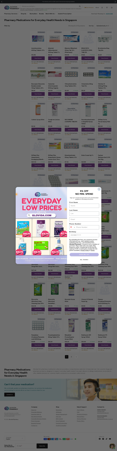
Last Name (73, 210)
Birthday (72, 232)
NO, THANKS (84, 259)
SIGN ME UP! (84, 254)
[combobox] (72, 227)
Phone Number (75, 224)
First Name (73, 202)
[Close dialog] (99, 189)
